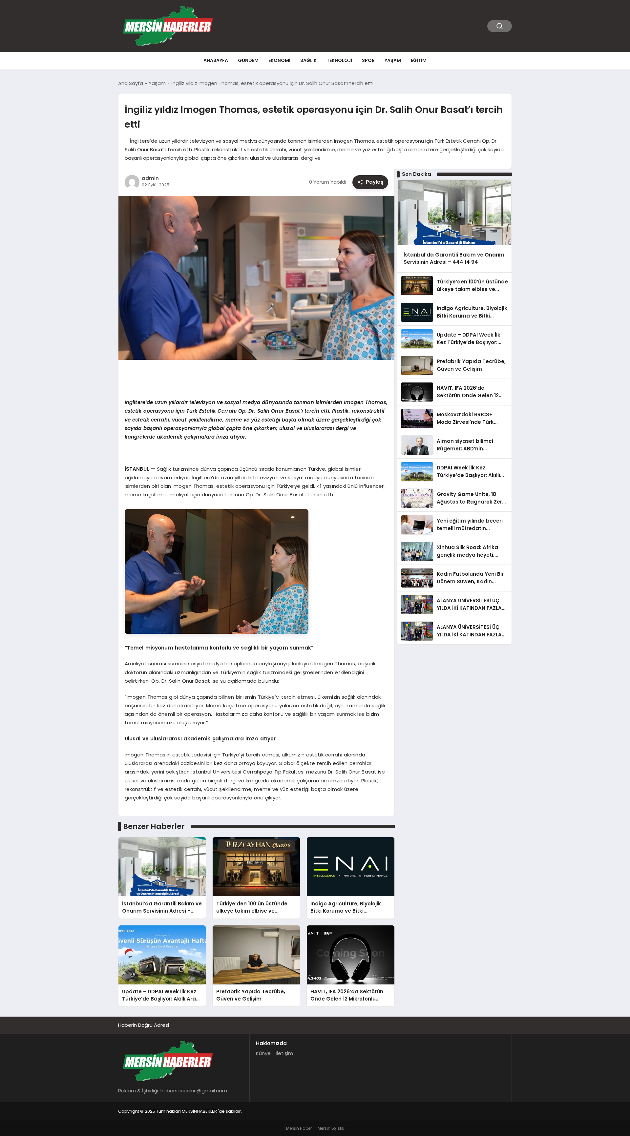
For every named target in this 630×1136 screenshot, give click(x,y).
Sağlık (308, 60)
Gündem (248, 60)
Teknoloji (339, 60)
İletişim (284, 1053)
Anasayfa (215, 60)
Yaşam (393, 60)
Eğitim (419, 60)
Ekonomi (279, 60)
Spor (368, 60)
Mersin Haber (299, 1128)
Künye (263, 1053)
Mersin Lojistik (331, 1128)
